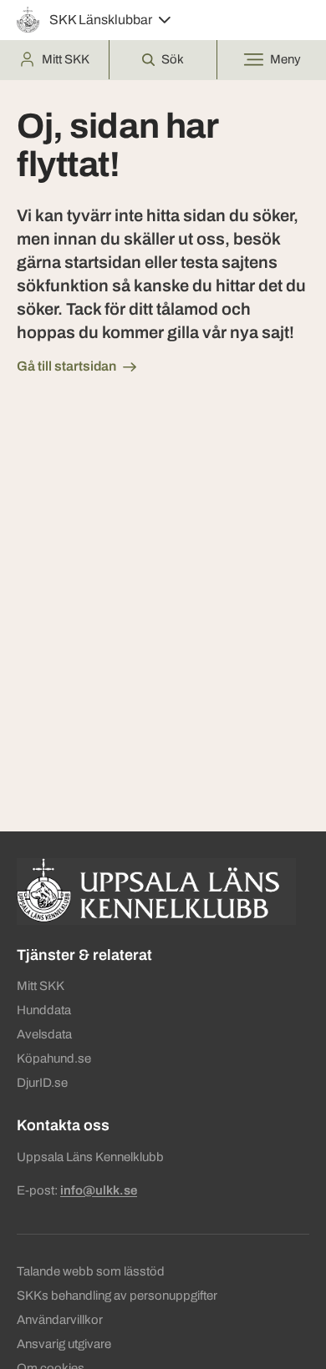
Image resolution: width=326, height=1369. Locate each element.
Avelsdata (44, 1034)
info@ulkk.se (98, 1190)
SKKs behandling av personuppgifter (117, 1295)
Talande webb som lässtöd (91, 1271)
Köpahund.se (54, 1058)
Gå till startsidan (66, 366)
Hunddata (44, 1010)
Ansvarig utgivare (64, 1344)
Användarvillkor (60, 1319)
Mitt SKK (40, 986)
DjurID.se (42, 1082)
